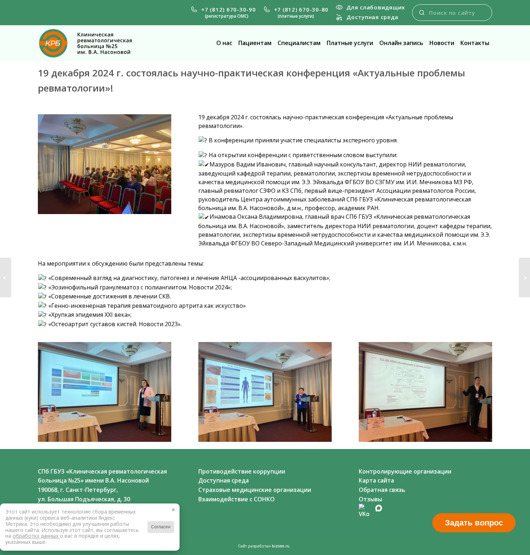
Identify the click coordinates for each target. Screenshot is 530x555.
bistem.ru (281, 546)
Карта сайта (376, 480)
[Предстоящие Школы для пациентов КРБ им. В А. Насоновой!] (5, 277)
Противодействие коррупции (241, 471)
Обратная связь (382, 490)
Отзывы (370, 499)
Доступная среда (372, 17)
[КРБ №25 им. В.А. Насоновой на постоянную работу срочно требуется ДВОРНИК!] (524, 277)
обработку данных (36, 535)
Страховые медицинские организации (254, 490)
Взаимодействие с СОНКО (236, 499)
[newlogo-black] (91, 43)
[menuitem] (223, 12)
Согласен (161, 526)
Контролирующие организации (405, 471)
